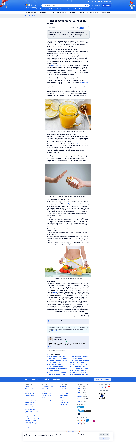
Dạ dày (53, 350)
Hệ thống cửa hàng (29, 388)
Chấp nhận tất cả (104, 434)
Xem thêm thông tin (52, 346)
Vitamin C (93, 8)
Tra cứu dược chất (64, 391)
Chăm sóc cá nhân (46, 393)
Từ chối (104, 438)
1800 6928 (108, 1)
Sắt (49, 8)
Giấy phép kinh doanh (30, 391)
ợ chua (55, 292)
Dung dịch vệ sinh (85, 8)
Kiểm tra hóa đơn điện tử (30, 409)
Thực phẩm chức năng (47, 386)
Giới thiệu (27, 386)
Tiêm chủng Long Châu (47, 400)
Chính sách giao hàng (30, 402)
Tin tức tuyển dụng (64, 402)
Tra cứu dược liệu (64, 393)
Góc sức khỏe (34, 15)
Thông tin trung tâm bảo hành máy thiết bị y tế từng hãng (32, 419)
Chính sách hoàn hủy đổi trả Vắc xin (31, 415)
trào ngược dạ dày (70, 203)
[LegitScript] (84, 414)
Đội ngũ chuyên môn (64, 400)
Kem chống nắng (55, 8)
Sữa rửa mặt (71, 8)
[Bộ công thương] (80, 407)
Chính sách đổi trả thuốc (30, 400)
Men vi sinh (77, 8)
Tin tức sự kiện (63, 404)
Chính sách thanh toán (30, 406)
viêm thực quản (84, 82)
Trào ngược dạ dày (60, 350)
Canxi (37, 8)
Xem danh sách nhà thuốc (102, 379)
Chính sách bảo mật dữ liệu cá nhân (32, 412)
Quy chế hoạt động (29, 393)
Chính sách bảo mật (29, 404)
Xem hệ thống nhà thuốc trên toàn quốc (43, 379)
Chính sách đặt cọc (29, 395)
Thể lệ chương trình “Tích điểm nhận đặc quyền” (31, 423)
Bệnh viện (62, 397)
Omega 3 (42, 8)
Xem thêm (55, 331)
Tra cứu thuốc (63, 388)
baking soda (80, 143)
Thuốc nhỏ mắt (63, 8)
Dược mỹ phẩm (45, 388)
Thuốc (43, 391)
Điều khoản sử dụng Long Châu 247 (31, 426)
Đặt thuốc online (46, 397)
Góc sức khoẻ (63, 386)
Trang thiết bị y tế (46, 395)
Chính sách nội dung (30, 397)
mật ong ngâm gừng (56, 65)
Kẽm (46, 8)
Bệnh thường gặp (64, 395)
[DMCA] (84, 410)
